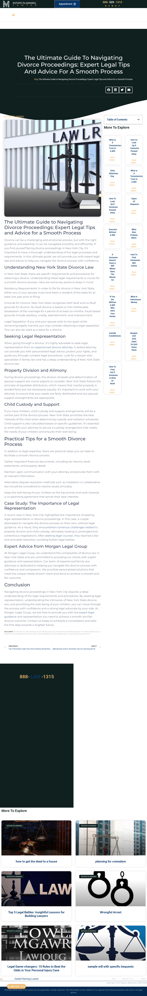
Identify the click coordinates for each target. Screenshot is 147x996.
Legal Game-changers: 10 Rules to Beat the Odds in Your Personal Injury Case (36, 968)
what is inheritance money (135, 299)
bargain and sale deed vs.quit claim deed (134, 341)
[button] (13, 14)
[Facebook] (106, 6)
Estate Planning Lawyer (26, 978)
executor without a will (113, 232)
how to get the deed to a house (36, 861)
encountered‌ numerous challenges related (66, 527)
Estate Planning (24, 3)
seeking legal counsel (59, 535)
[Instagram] (119, 6)
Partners (143, 979)
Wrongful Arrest (110, 912)
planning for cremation (110, 861)
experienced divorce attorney (54, 347)
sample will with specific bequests (111, 966)
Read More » (112, 158)
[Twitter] (109, 6)
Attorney (128, 979)
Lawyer (26, 5)
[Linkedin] (115, 6)
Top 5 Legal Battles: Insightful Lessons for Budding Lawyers (36, 914)
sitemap (111, 982)
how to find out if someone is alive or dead (113, 375)
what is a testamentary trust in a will (115, 145)
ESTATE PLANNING (14, 116)
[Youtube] (112, 6)
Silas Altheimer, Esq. (113, 173)
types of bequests (134, 201)
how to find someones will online (135, 260)
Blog (36, 79)
